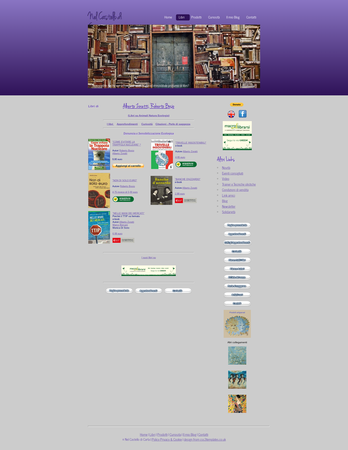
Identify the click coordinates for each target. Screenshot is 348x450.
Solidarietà (228, 211)
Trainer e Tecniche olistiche (239, 184)
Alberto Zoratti (119, 153)
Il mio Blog (233, 17)
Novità (226, 167)
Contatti (251, 17)
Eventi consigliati (232, 173)
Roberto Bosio (126, 150)
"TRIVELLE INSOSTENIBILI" (190, 142)
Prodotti (196, 17)
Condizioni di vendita (235, 189)
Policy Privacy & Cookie (167, 439)
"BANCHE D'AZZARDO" (187, 179)
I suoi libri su (149, 257)
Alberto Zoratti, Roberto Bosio (148, 106)
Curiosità (214, 17)
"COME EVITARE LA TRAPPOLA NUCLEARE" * (126, 143)
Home (168, 17)
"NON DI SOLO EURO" (124, 180)
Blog (225, 200)
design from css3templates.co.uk (205, 439)
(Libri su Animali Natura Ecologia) (148, 115)
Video (225, 178)
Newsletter (228, 206)
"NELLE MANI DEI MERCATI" (128, 213)
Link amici (228, 195)
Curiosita (175, 434)
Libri (182, 17)
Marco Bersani (120, 225)
